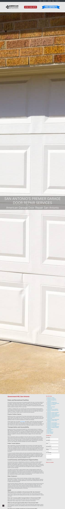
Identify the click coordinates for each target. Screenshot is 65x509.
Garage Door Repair (50, 397)
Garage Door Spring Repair (52, 422)
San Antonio (22, 421)
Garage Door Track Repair (52, 425)
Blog (53, 0)
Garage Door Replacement (52, 402)
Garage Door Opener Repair (52, 413)
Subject (47, 449)
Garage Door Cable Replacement (53, 403)
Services (49, 0)
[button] (3, 506)
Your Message (48, 452)
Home (40, 0)
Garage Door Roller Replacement (53, 419)
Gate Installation (50, 429)
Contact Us (57, 0)
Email (47, 443)
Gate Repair (49, 430)
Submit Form (49, 459)
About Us (44, 0)
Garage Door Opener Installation (53, 412)
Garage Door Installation (51, 398)
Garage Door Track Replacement (53, 426)
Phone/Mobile (48, 446)
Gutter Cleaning (50, 433)
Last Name (48, 440)
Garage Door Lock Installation (52, 409)
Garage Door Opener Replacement (53, 414)
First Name (48, 437)
